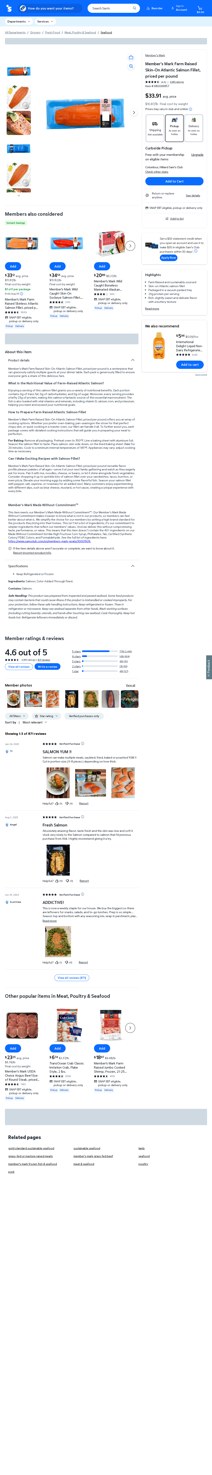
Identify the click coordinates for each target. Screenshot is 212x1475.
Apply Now (168, 257)
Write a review (47, 667)
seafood (144, 1156)
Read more (152, 308)
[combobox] (114, 8)
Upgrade (197, 155)
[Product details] (132, 360)
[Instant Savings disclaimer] (21, 293)
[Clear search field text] (125, 8)
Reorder (157, 8)
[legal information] (190, 109)
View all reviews (19, 667)
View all (130, 685)
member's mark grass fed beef (93, 1156)
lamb (142, 1148)
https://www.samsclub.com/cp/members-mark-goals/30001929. (49, 541)
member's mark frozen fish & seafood (32, 1164)
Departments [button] (16, 21)
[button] (179, 8)
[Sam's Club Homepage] (9, 8)
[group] (164, 82)
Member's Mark (155, 55)
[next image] (19, 195)
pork (11, 1172)
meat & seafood (83, 1164)
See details (193, 195)
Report (83, 803)
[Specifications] (132, 566)
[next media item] (134, 112)
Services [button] (43, 21)
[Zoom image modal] (131, 66)
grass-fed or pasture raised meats (30, 1156)
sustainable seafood (86, 1148)
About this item (18, 351)
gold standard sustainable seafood (31, 1148)
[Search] (134, 8)
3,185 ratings (177, 82)
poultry (143, 1164)
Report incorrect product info (32, 553)
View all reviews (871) (72, 978)
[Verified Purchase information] (82, 743)
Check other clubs (156, 172)
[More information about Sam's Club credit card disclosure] (196, 251)
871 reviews (44, 660)
